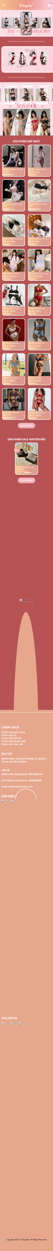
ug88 (7, 1246)
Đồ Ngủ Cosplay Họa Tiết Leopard (13, 170)
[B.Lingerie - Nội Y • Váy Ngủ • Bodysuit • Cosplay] (26, 6)
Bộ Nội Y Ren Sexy (10, 378)
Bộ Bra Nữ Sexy (35, 378)
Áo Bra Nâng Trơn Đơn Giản (38, 205)
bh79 (2, 1246)
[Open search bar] (45, 5)
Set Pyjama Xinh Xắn (11, 274)
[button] (4, 4)
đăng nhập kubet (18, 1246)
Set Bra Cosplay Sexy (37, 169)
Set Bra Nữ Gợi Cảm (11, 308)
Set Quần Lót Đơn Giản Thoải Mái (25, 468)
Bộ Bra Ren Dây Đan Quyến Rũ (11, 414)
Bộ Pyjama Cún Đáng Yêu (39, 274)
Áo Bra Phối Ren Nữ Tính (38, 239)
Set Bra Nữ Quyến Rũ (37, 413)
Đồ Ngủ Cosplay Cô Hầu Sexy (12, 205)
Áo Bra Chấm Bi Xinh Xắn (13, 239)
